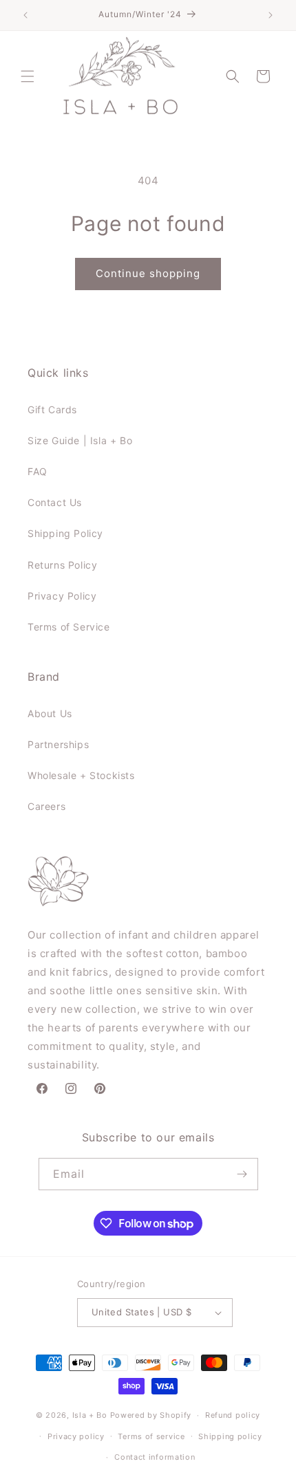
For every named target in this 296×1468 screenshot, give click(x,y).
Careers (46, 806)
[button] (27, 76)
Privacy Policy (62, 596)
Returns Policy (62, 565)
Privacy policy (76, 1436)
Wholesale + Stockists (81, 775)
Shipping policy (230, 1436)
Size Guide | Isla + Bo (80, 440)
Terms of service (151, 1436)
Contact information (154, 1457)
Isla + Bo (89, 1415)
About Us (50, 713)
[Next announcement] (270, 15)
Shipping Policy (65, 533)
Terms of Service (69, 627)
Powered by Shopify (151, 1415)
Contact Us (55, 502)
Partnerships (58, 744)
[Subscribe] (242, 1174)
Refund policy (232, 1415)
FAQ (37, 471)
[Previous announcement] (25, 15)
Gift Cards (52, 409)
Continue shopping (148, 273)
